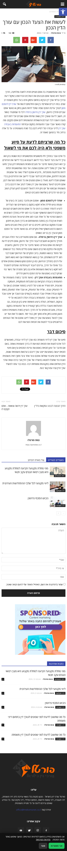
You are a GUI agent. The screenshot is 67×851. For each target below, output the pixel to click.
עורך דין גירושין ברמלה (35, 112)
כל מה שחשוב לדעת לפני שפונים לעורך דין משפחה (38, 734)
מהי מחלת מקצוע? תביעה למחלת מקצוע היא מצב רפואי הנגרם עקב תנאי (26, 470)
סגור (43, 845)
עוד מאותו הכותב (36, 460)
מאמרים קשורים (56, 460)
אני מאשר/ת (56, 845)
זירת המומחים (60, 16)
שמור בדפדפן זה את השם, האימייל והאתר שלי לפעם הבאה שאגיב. (34, 584)
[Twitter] (29, 830)
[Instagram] (38, 830)
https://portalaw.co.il (33, 444)
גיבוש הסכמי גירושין (38, 498)
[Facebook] (46, 830)
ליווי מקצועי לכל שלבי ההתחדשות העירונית (25, 483)
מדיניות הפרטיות (43, 839)
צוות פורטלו (56, 33)
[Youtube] (21, 830)
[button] (63, 12)
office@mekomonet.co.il (28, 809)
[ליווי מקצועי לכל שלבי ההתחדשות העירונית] (57, 486)
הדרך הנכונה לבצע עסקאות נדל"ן (49, 405)
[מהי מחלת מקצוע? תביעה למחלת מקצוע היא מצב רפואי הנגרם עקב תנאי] (57, 472)
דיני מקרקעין (60, 491)
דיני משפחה (60, 505)
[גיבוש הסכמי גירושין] (57, 501)
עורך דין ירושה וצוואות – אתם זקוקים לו (15, 407)
